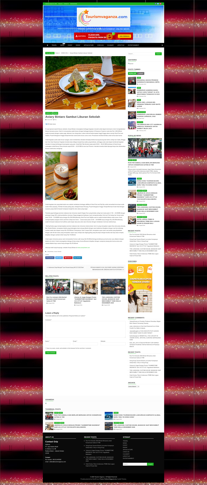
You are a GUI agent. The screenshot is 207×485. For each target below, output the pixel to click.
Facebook (155, 3)
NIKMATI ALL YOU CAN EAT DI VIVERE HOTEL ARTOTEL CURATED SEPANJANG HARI (145, 337)
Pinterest (68, 257)
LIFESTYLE (120, 45)
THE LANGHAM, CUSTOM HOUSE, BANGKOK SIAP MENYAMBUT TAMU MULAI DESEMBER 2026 (149, 209)
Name (47, 341)
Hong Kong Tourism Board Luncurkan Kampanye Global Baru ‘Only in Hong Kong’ (149, 183)
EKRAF (78, 45)
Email (75, 341)
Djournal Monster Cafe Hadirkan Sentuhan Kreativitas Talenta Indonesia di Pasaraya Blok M (144, 344)
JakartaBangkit (134, 331)
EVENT (70, 45)
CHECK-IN (100, 45)
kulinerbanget (133, 336)
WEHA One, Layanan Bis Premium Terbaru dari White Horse (148, 104)
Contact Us (66, 3)
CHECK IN (49, 113)
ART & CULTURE (141, 112)
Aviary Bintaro (50, 251)
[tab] (132, 73)
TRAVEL (54, 45)
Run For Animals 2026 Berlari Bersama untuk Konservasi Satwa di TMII (56, 299)
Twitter (158, 3)
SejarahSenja (134, 321)
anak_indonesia (134, 326)
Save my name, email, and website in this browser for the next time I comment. (69, 348)
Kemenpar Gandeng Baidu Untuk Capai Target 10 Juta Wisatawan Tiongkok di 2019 (148, 92)
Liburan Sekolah (57, 251)
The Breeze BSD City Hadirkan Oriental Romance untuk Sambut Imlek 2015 (149, 126)
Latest (140, 73)
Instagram (160, 3)
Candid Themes (121, 479)
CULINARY (110, 45)
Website (103, 341)
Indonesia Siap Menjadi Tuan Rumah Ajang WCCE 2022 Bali (66, 267)
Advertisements (73, 3)
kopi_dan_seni (134, 342)
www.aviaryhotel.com (84, 247)
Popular (132, 73)
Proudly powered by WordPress (90, 479)
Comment (48, 320)
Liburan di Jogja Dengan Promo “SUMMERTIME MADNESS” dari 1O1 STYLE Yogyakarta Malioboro (100, 452)
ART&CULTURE (89, 45)
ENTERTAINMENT (133, 45)
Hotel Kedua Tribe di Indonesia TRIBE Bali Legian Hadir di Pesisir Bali (148, 221)
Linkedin (78, 257)
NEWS (62, 44)
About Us (60, 3)
